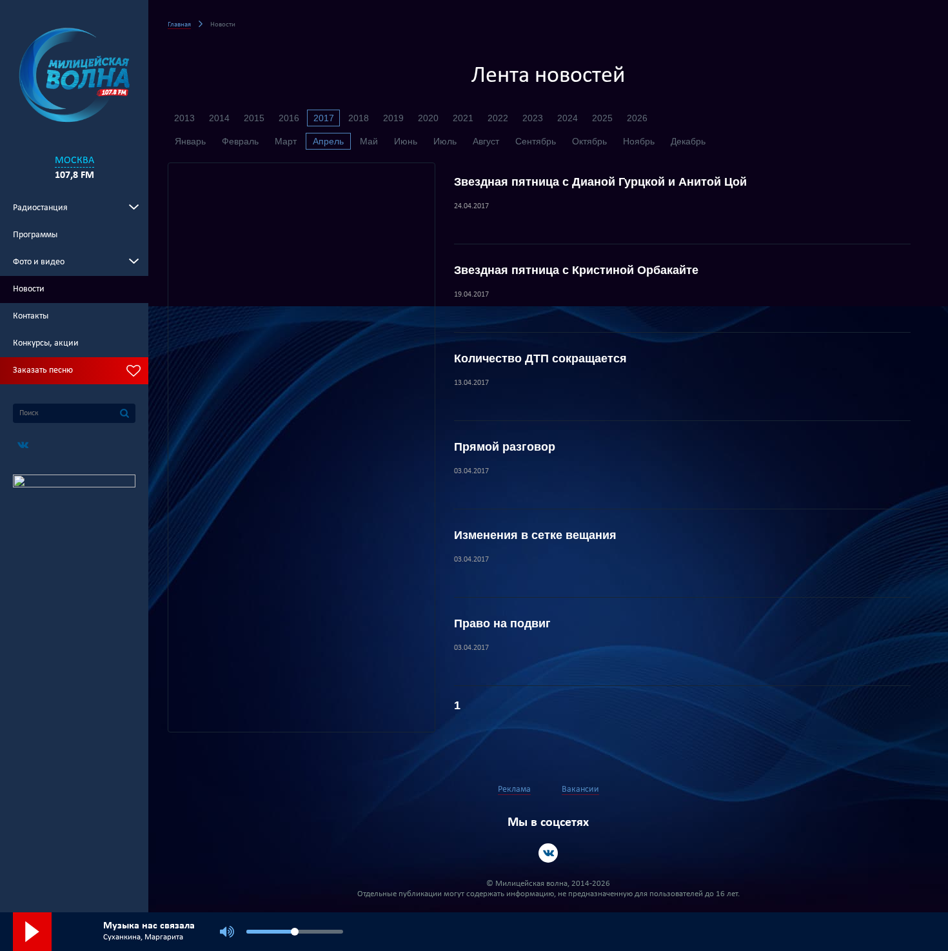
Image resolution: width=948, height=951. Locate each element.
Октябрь (589, 141)
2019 (393, 118)
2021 (463, 118)
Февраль (240, 141)
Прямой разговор (504, 446)
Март (286, 141)
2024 (567, 118)
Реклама (514, 789)
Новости (28, 289)
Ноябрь (639, 141)
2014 (219, 118)
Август (486, 141)
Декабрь (688, 141)
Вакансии (580, 789)
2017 (323, 118)
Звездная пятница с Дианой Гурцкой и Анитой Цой (600, 181)
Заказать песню (43, 370)
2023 (532, 118)
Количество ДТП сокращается (540, 358)
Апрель (328, 141)
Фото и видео (38, 262)
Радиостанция (40, 208)
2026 (637, 118)
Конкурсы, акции (46, 343)
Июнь (405, 141)
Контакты (30, 316)
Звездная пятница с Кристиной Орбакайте (576, 270)
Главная (179, 24)
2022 (498, 118)
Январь (190, 141)
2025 (602, 118)
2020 (428, 118)
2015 (254, 118)
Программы (35, 235)
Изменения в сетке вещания (535, 535)
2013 (184, 118)
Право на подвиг (502, 623)
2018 (358, 118)
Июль (445, 141)
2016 (289, 118)
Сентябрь (535, 141)
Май (369, 141)
